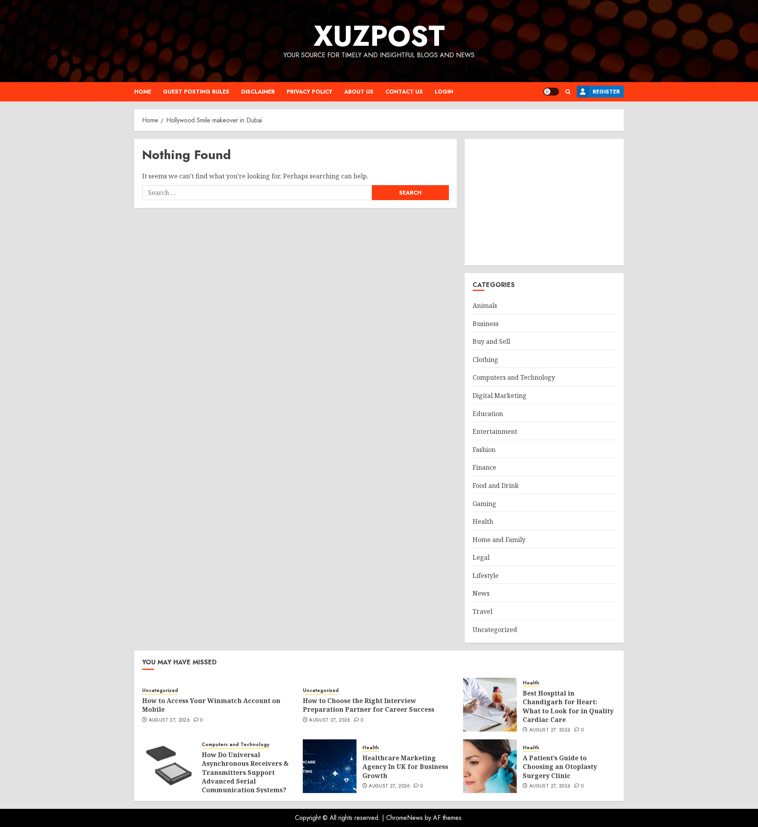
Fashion (484, 449)
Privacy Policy (309, 92)
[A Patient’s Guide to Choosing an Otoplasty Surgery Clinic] (490, 766)
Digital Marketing (500, 395)
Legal (481, 557)
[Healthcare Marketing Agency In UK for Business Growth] (329, 766)
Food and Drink (496, 485)
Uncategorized (495, 629)
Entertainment (495, 431)
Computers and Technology (514, 377)
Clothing (485, 359)
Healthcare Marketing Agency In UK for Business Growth (405, 767)
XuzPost (379, 35)
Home (142, 92)
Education (488, 413)
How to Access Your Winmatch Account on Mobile (211, 705)
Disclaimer (258, 92)
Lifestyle (486, 575)
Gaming (484, 503)
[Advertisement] (544, 202)
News (481, 593)
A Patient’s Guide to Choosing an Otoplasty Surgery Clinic (560, 767)
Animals (485, 305)
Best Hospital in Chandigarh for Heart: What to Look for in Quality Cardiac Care (568, 706)
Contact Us (404, 92)
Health (483, 521)
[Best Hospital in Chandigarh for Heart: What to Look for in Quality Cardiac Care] (490, 704)
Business (486, 323)
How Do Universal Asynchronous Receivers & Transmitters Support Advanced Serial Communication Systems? (245, 772)
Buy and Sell (491, 341)
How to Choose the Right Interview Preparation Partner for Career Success (368, 705)
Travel (482, 611)
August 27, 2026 (169, 720)
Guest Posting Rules (196, 92)
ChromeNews (404, 817)
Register (606, 92)
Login (444, 92)
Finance (484, 467)
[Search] (568, 91)
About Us (358, 92)
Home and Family (499, 539)
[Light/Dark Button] (551, 92)
